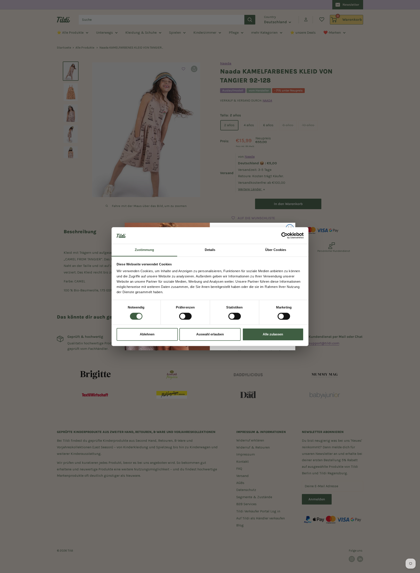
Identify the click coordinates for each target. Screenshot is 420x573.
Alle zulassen (273, 334)
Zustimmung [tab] (144, 250)
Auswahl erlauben (210, 334)
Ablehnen (147, 334)
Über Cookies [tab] (275, 250)
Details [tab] (210, 250)
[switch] (185, 316)
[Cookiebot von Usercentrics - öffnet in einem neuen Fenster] (284, 235)
